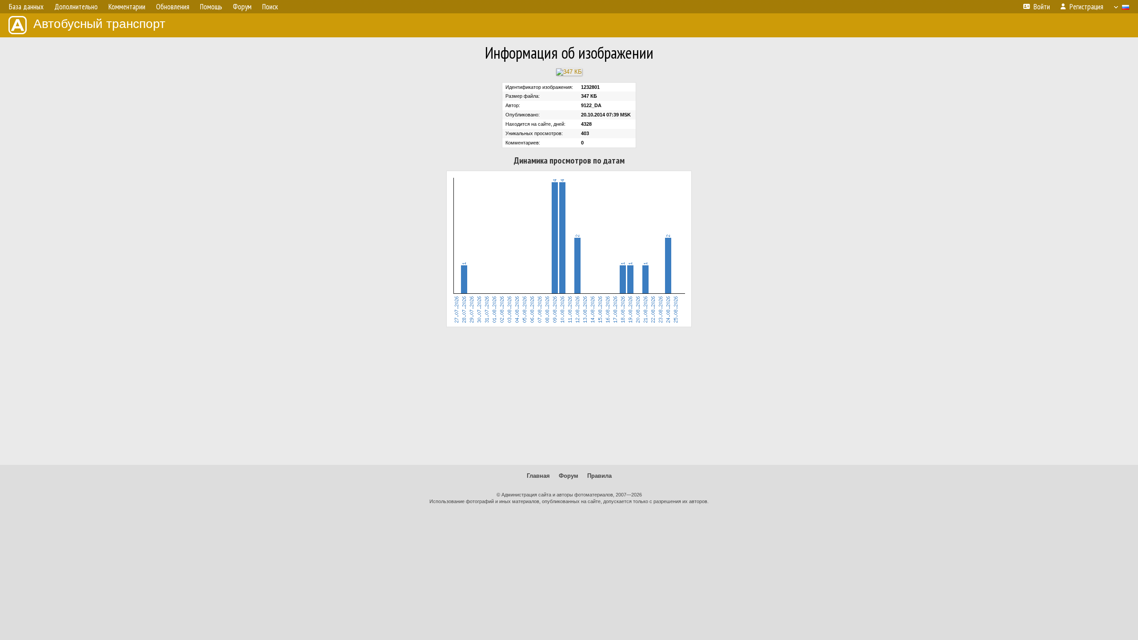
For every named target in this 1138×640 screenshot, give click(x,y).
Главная (538, 475)
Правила (599, 475)
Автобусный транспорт (99, 24)
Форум (568, 475)
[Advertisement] (569, 396)
